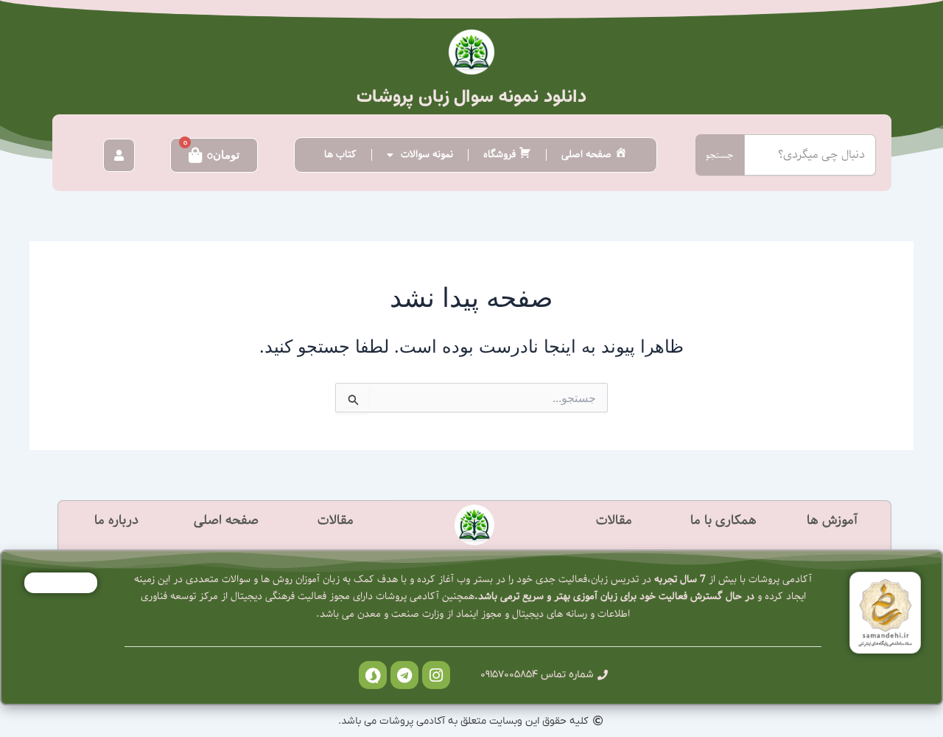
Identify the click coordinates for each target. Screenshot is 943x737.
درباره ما (116, 520)
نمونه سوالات (427, 154)
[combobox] (810, 155)
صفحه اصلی (226, 520)
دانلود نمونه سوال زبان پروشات (471, 96)
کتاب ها (340, 154)
